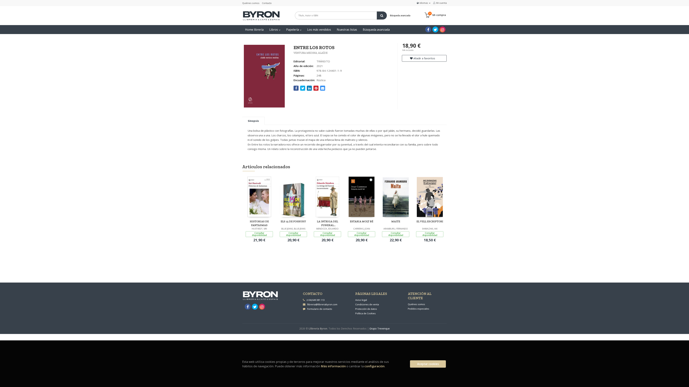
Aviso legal (361, 300)
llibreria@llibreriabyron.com (322, 304)
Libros (274, 30)
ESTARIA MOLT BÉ (361, 221)
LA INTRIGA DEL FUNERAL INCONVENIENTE (327, 223)
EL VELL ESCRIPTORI (429, 221)
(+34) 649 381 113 (316, 300)
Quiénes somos (250, 3)
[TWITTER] (435, 29)
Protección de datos (366, 308)
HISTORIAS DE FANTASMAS (259, 223)
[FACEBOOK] (428, 29)
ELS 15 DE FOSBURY (293, 221)
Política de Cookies (365, 313)
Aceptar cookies (428, 364)
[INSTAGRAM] (443, 29)
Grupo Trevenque (379, 328)
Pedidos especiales (418, 308)
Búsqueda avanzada (400, 15)
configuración (374, 366)
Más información (333, 366)
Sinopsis (253, 121)
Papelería (293, 30)
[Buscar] (382, 15)
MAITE (395, 221)
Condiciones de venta (367, 304)
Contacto (267, 3)
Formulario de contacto (319, 308)
